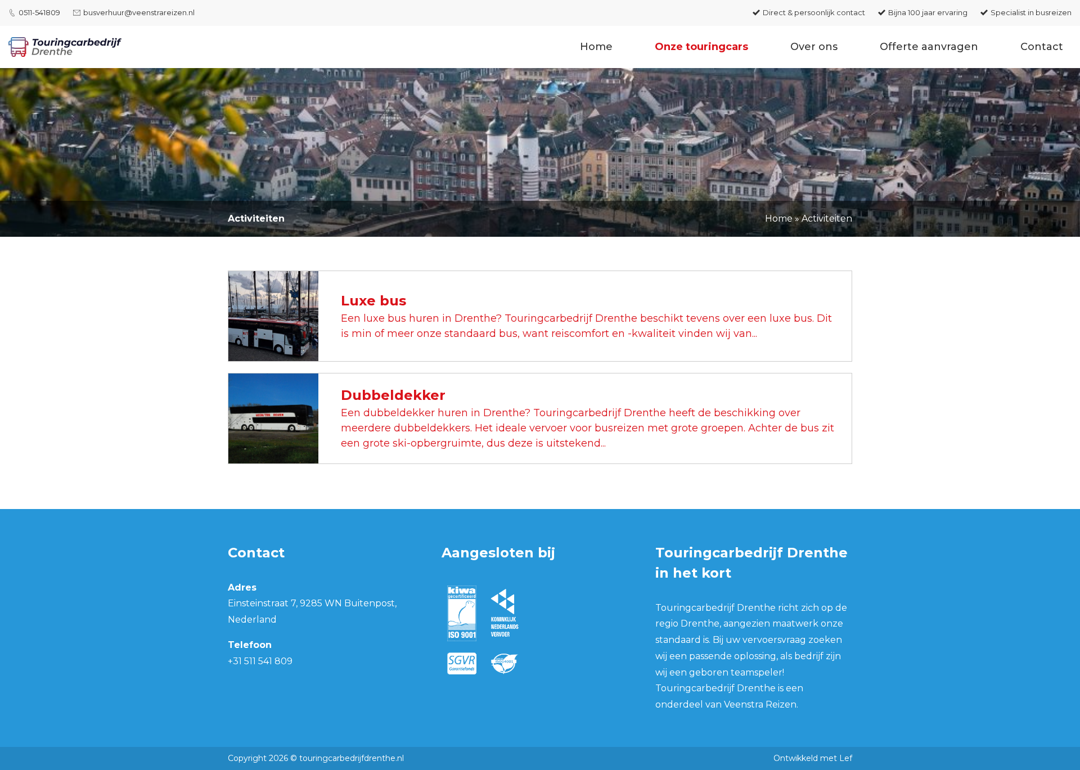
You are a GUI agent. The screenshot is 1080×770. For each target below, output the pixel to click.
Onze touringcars (701, 46)
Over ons (814, 46)
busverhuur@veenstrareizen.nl (139, 12)
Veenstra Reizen (760, 704)
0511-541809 (39, 12)
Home (596, 46)
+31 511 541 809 (260, 661)
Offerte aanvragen (929, 46)
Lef (845, 758)
